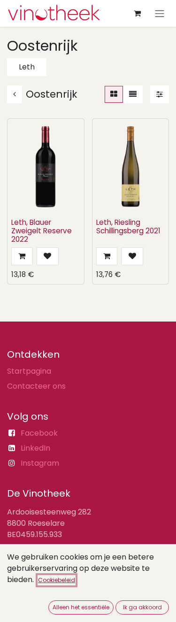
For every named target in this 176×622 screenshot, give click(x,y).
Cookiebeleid (56, 580)
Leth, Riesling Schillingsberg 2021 (128, 226)
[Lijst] (133, 94)
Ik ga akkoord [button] (142, 607)
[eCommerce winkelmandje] (137, 13)
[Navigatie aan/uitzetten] (159, 13)
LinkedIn (35, 448)
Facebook (39, 433)
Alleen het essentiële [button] (81, 607)
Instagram (40, 463)
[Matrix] (113, 94)
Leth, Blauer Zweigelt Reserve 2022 (41, 230)
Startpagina (29, 371)
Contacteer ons (36, 386)
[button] (22, 256)
